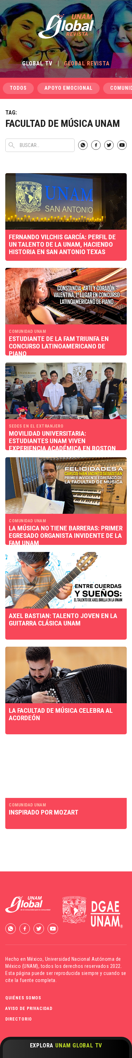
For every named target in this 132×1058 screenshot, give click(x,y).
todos (18, 88)
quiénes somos (23, 997)
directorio (18, 1019)
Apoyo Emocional (68, 88)
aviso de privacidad (28, 1008)
